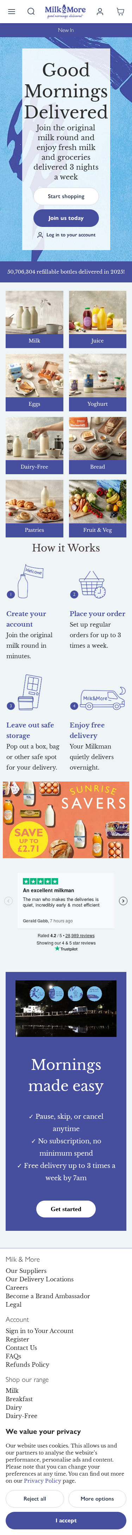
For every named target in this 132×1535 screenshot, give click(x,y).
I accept (66, 1520)
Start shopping (66, 196)
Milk (12, 1390)
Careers (17, 1287)
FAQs (13, 1356)
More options (97, 1498)
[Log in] (100, 11)
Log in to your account (70, 235)
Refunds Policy (27, 1364)
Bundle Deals (66, 30)
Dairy (14, 1407)
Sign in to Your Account (40, 1330)
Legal (13, 1304)
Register (17, 1339)
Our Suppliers (26, 1270)
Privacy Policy (42, 1481)
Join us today (66, 218)
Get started (66, 1209)
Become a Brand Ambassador (48, 1296)
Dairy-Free (21, 1415)
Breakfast (19, 1399)
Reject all (35, 1498)
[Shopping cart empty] (120, 11)
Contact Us (21, 1347)
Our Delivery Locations (40, 1279)
